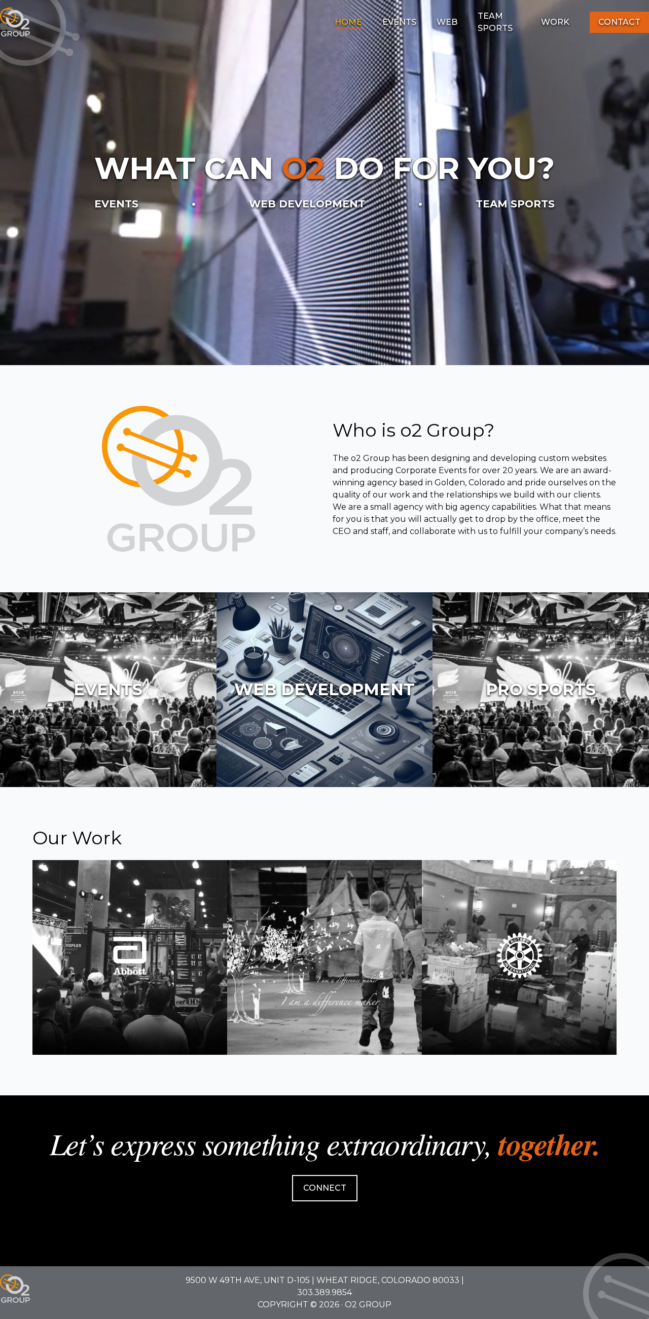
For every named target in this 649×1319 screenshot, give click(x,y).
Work (555, 22)
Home (348, 22)
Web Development (307, 204)
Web (447, 22)
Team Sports (495, 22)
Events (399, 22)
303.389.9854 (324, 1292)
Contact (619, 22)
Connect (324, 1188)
